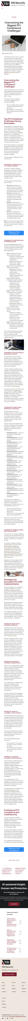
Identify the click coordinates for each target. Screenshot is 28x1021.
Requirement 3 (13, 269)
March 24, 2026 (19, 950)
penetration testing (15, 738)
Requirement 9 (13, 303)
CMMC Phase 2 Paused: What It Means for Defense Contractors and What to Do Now (11, 922)
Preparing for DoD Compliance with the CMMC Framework (12, 942)
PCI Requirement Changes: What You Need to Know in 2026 (12, 950)
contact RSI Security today (17, 842)
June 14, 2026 (20, 933)
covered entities (7, 544)
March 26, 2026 (19, 942)
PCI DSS (14, 17)
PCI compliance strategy (16, 837)
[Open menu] (2, 8)
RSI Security (18, 2)
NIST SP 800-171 (16, 555)
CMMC (5, 557)
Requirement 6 (13, 286)
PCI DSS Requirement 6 (10, 790)
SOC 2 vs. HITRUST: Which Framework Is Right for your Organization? (11, 932)
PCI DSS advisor (16, 386)
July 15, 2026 (20, 922)
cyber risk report (13, 635)
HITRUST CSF (20, 566)
